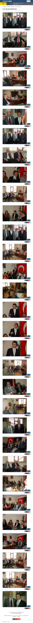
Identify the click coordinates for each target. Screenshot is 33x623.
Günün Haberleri (20, 615)
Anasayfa (5, 6)
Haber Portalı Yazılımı (6, 621)
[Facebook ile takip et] (13, 619)
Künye (13, 615)
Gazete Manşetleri (25, 615)
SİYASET (12, 6)
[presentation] (6, 3)
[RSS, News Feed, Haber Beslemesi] (20, 619)
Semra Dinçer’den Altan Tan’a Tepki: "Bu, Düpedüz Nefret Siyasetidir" (18, 4)
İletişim (16, 615)
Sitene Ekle (18, 616)
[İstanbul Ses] (7, 1)
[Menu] (27, 1)
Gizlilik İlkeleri (14, 616)
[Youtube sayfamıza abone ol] (15, 619)
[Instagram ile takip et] (17, 619)
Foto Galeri (8, 6)
